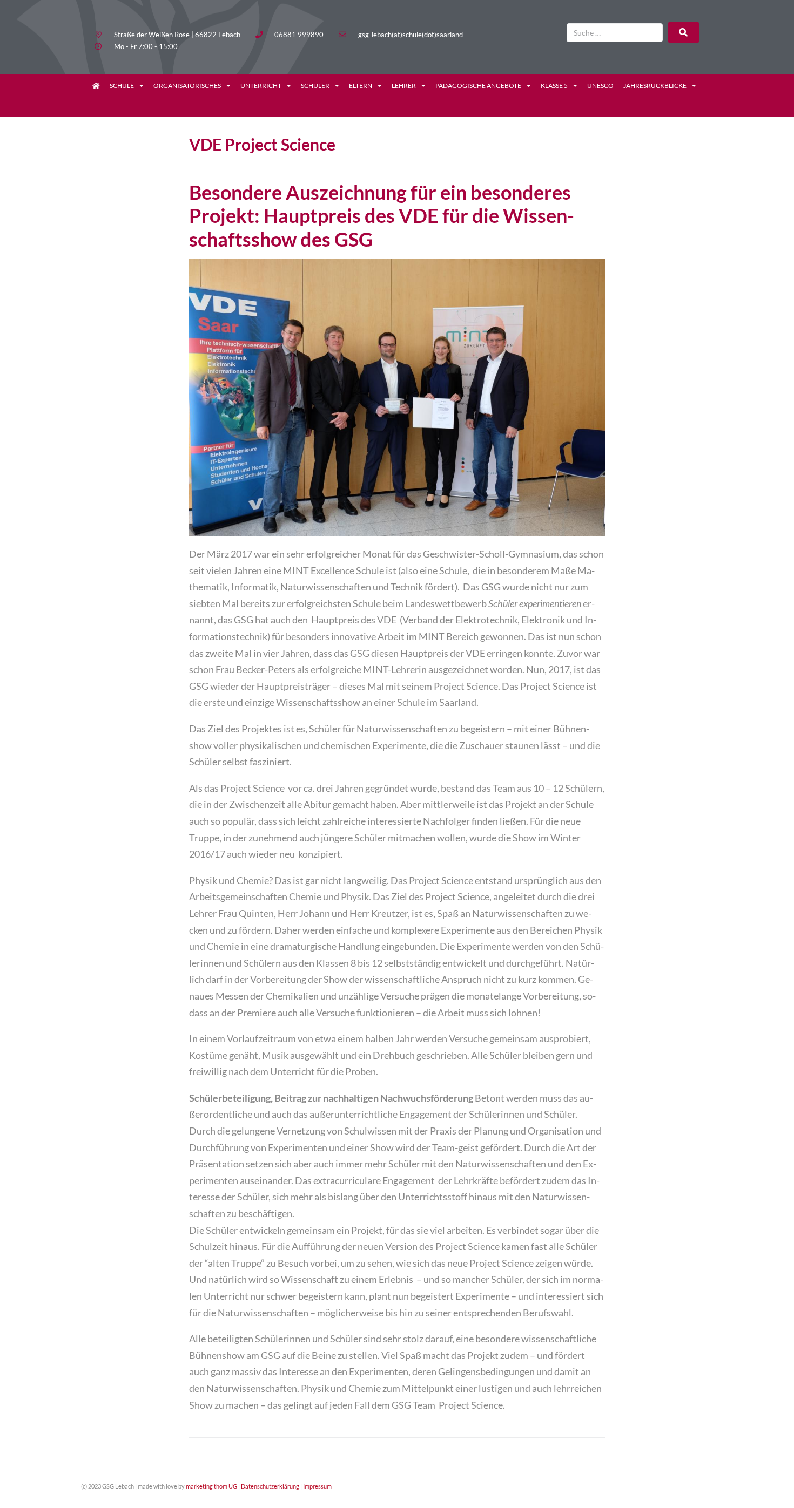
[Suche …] (615, 32)
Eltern (360, 85)
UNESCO (600, 85)
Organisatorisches (187, 85)
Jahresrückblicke (655, 85)
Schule (122, 85)
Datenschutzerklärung (270, 1486)
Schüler (315, 85)
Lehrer (404, 85)
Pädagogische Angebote (478, 85)
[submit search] (683, 32)
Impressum (317, 1486)
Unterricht (260, 85)
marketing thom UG (211, 1486)
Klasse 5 (554, 85)
